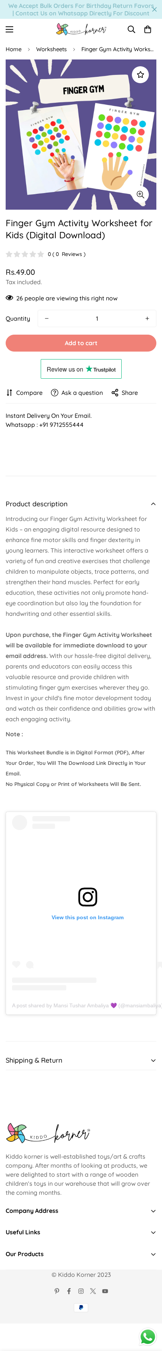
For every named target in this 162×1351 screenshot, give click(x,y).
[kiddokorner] (81, 29)
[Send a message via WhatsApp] (148, 1337)
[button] (147, 29)
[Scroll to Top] (148, 1311)
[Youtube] (105, 1291)
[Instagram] (81, 1291)
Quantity (18, 318)
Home (13, 49)
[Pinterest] (57, 1291)
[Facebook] (69, 1291)
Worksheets (51, 49)
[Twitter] (93, 1291)
